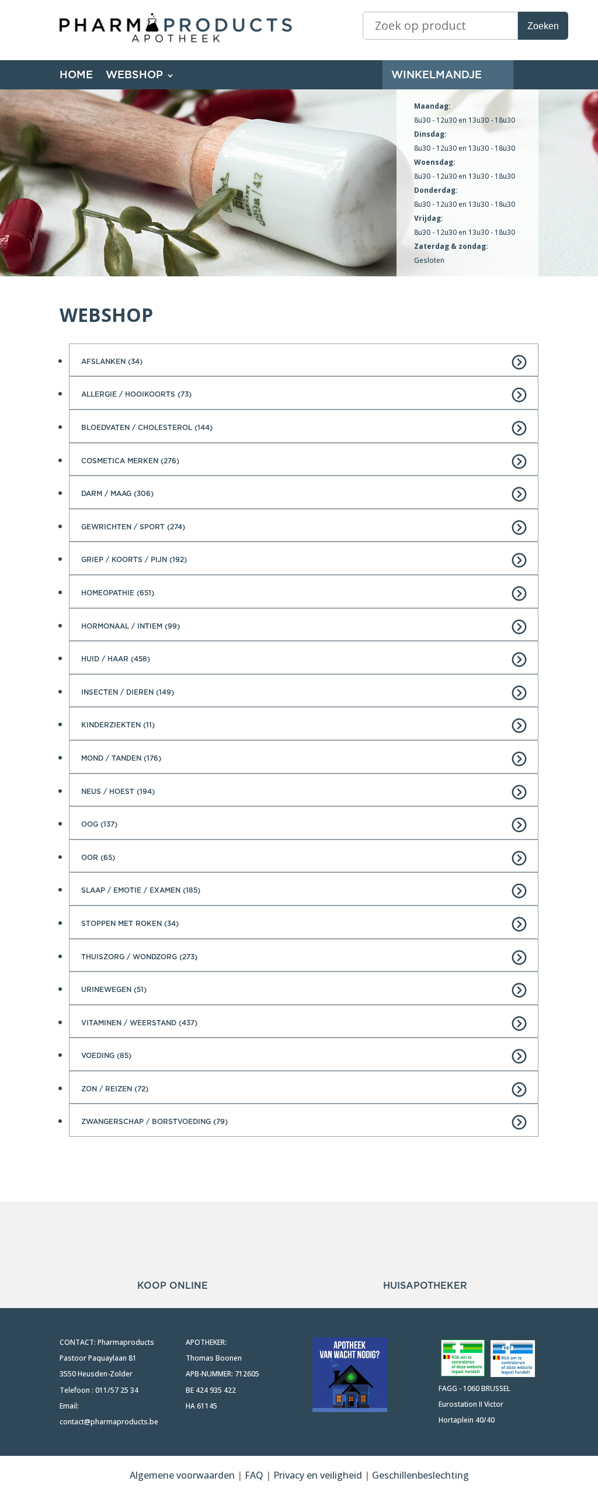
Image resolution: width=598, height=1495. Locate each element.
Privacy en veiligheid (317, 1475)
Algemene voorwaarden (182, 1475)
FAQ (255, 1475)
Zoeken (543, 26)
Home (76, 76)
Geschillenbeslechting (420, 1475)
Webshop (134, 76)
